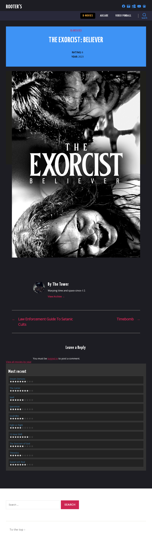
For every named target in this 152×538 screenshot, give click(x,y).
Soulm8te (14, 415)
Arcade (104, 15)
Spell (12, 397)
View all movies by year (18, 361)
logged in (53, 358)
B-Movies (88, 15)
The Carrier (15, 388)
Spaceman (15, 406)
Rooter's (14, 6)
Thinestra (14, 452)
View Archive (56, 296)
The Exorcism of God (20, 443)
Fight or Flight (16, 425)
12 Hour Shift (16, 434)
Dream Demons (17, 378)
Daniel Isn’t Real (17, 462)
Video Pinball (123, 15)
